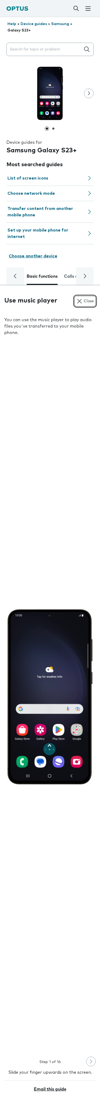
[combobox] (44, 49)
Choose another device (33, 256)
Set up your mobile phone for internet (37, 233)
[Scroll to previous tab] (15, 276)
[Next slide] (89, 93)
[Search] (76, 8)
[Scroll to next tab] (85, 276)
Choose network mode (31, 193)
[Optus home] (17, 8)
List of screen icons (27, 178)
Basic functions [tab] (42, 276)
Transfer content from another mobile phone (40, 211)
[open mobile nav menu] (88, 8)
